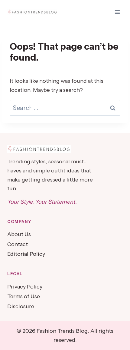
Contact (17, 244)
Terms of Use (23, 296)
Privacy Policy (24, 286)
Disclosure (20, 306)
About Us (19, 234)
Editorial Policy (26, 254)
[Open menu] (117, 12)
